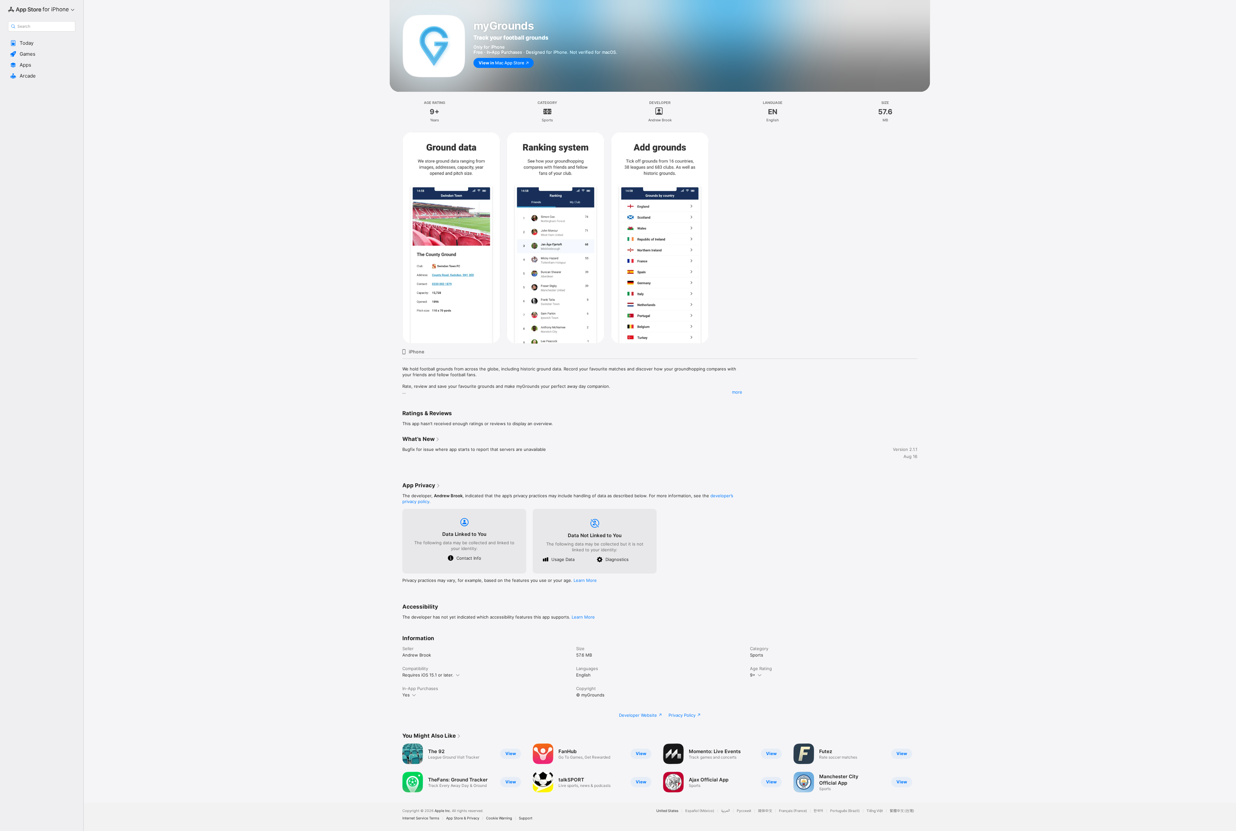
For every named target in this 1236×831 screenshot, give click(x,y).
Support (525, 818)
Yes (406, 694)
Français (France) (793, 811)
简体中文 (765, 811)
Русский (744, 811)
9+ (752, 674)
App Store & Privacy (462, 818)
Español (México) (699, 811)
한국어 (818, 811)
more (737, 392)
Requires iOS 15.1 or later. (428, 674)
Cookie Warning (499, 818)
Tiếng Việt (874, 811)
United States (667, 811)
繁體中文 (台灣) (902, 811)
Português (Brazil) (845, 811)
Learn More (585, 580)
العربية (725, 811)
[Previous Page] (395, 768)
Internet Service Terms (420, 818)
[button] (41, 43)
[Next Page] (923, 768)
